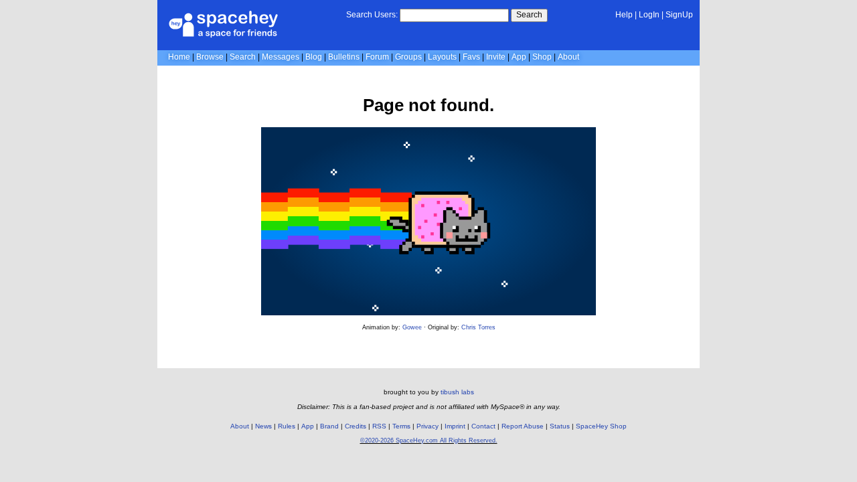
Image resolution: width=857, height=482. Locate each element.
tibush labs (457, 392)
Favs (471, 57)
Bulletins (344, 57)
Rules (286, 426)
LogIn (649, 14)
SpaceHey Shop (601, 426)
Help (624, 14)
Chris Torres (478, 327)
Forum (377, 57)
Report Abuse (522, 426)
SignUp (679, 14)
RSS (379, 426)
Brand (329, 426)
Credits (355, 426)
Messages (280, 57)
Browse (210, 57)
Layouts (442, 57)
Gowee (412, 327)
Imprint (455, 426)
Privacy (427, 426)
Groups (408, 57)
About (568, 57)
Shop (542, 57)
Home (179, 57)
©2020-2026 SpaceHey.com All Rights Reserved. (428, 440)
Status (560, 426)
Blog (313, 57)
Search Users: (372, 14)
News (263, 426)
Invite (495, 57)
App (519, 57)
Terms (401, 426)
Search (529, 14)
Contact (483, 426)
